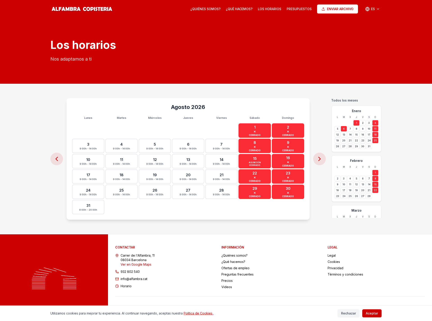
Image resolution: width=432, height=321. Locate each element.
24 (369, 140)
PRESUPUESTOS (299, 9)
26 (337, 146)
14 (350, 134)
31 (369, 146)
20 (343, 140)
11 (375, 128)
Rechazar (348, 313)
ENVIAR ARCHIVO (340, 9)
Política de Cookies (198, 313)
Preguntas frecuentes (237, 274)
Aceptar (372, 313)
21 (350, 140)
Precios (227, 281)
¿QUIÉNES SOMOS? (205, 9)
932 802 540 (130, 272)
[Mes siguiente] (319, 159)
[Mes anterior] (56, 159)
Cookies (334, 262)
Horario (126, 286)
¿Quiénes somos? (234, 255)
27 (343, 146)
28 (350, 146)
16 (362, 134)
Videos (226, 287)
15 (356, 134)
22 (356, 140)
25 (375, 140)
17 (369, 134)
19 (337, 140)
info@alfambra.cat (134, 279)
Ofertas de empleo (235, 268)
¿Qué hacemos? (233, 262)
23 (362, 140)
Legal (332, 255)
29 (356, 146)
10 (369, 128)
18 (375, 134)
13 (344, 134)
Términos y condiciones (345, 274)
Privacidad (335, 268)
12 (337, 134)
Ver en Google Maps (136, 264)
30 (362, 146)
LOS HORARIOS (269, 9)
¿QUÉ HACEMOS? (239, 9)
